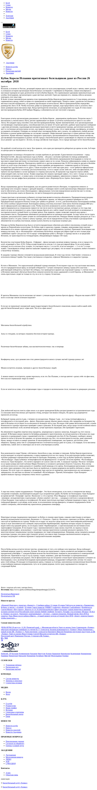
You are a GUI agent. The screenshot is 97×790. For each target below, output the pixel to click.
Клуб (8, 3)
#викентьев (13, 656)
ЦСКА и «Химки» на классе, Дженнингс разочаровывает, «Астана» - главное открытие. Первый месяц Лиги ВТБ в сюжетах (48, 614)
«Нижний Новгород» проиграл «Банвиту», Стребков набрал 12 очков (29, 605)
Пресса (8, 69)
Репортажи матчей (13, 71)
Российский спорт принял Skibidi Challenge (36, 612)
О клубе (9, 704)
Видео (8, 692)
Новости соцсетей (13, 730)
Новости (9, 11)
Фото (8, 694)
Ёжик (8, 716)
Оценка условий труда (15, 746)
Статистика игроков (14, 683)
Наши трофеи (11, 708)
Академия (10, 18)
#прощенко (31, 656)
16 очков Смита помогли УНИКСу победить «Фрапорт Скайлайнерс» (52, 607)
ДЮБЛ (8, 759)
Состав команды (12, 679)
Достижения (11, 755)
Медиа (8, 9)
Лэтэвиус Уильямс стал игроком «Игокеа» (72, 612)
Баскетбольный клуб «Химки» (15, 783)
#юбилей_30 (6, 654)
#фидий (47, 656)
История (9, 710)
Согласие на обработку (15, 743)
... (16, 618)
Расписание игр (12, 667)
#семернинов (24, 654)
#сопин (49, 654)
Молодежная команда (14, 757)
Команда (9, 7)
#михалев (22, 656)
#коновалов (65, 654)
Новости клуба (12, 67)
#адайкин (40, 656)
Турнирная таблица (13, 665)
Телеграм (9, 16)
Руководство (11, 706)
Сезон (8, 5)
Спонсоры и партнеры (15, 712)
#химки (65, 656)
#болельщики (56, 656)
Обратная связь (12, 775)
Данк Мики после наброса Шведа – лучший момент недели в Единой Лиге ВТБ (40, 616)
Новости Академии (13, 732)
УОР (7, 761)
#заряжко (4, 656)
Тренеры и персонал (14, 681)
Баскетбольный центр (14, 714)
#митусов (41, 654)
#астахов (14, 654)
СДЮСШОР (11, 764)
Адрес (8, 773)
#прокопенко (86, 654)
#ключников (75, 654)
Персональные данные (15, 741)
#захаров (33, 654)
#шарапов (56, 654)
